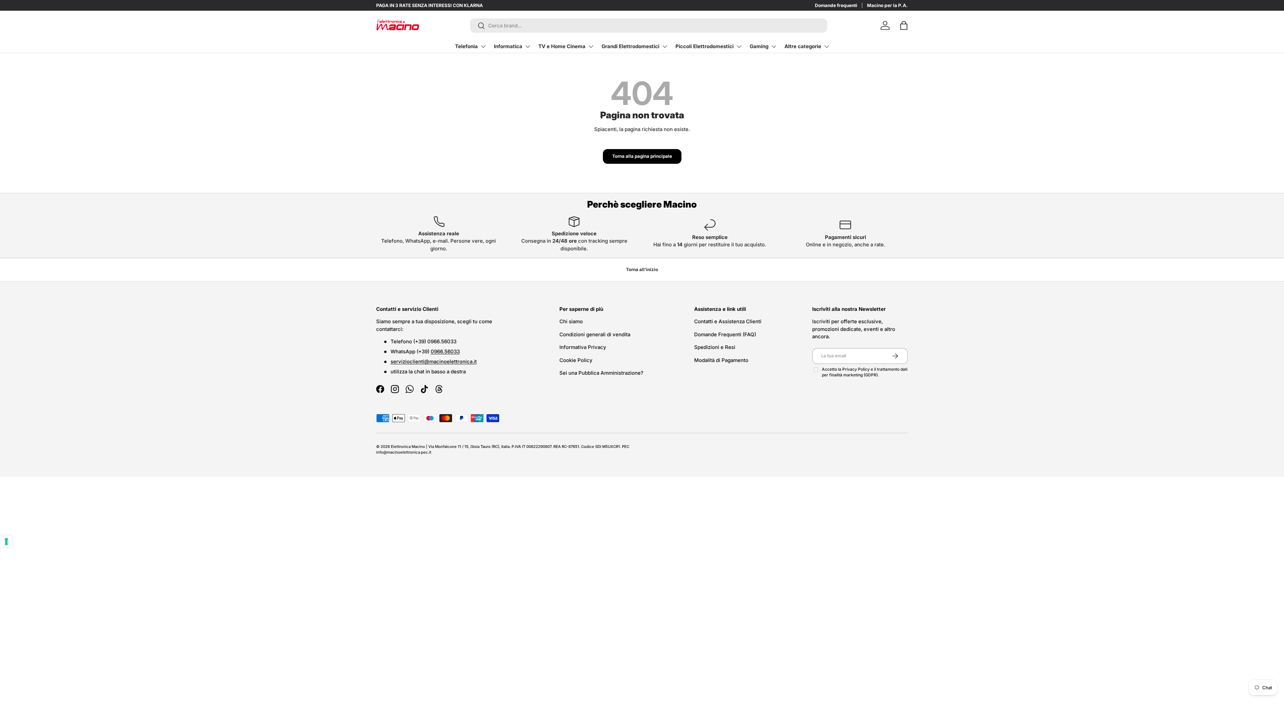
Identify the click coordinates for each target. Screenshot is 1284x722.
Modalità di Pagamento (721, 360)
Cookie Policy (576, 360)
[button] (903, 25)
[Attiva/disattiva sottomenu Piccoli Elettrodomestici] (739, 46)
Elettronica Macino (408, 446)
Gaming (759, 46)
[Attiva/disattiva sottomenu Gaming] (774, 46)
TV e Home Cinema (561, 46)
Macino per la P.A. (887, 5)
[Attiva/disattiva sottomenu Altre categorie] (827, 46)
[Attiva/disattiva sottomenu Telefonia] (483, 46)
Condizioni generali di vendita (594, 334)
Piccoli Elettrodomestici (704, 46)
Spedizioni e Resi (714, 347)
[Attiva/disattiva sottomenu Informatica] (528, 46)
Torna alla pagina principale (642, 156)
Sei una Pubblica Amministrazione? (601, 373)
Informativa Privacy (582, 347)
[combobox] (649, 25)
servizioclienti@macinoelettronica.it (434, 361)
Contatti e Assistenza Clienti (727, 321)
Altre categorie (802, 46)
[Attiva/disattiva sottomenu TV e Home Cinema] (591, 46)
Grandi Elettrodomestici (630, 46)
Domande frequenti (836, 5)
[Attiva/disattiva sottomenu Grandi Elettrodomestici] (665, 46)
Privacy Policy (856, 369)
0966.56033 (445, 351)
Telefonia (466, 46)
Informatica (508, 46)
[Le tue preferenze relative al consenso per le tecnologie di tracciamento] (6, 541)
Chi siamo (571, 321)
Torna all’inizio (642, 269)
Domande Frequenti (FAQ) (725, 334)
